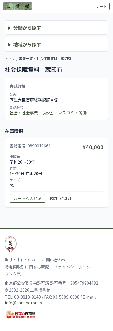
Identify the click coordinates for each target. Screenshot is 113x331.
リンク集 (13, 274)
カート (101, 6)
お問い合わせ (61, 198)
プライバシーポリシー (74, 267)
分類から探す (27, 27)
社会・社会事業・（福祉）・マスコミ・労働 (48, 113)
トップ (10, 58)
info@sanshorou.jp (23, 303)
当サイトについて (21, 260)
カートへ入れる (27, 198)
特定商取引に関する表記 (27, 267)
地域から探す (27, 44)
